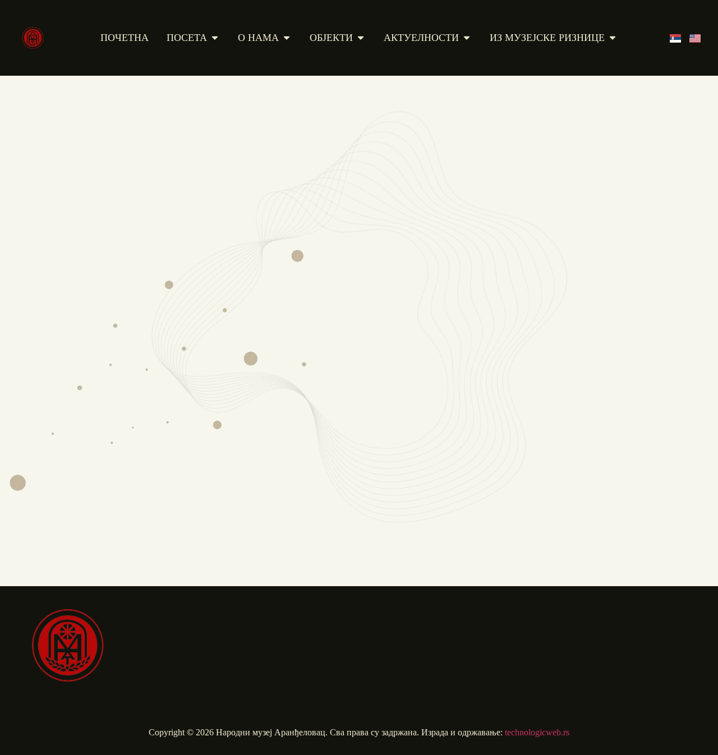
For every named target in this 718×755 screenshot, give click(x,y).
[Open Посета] (215, 37)
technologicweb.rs (537, 732)
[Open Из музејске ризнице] (612, 37)
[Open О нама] (287, 37)
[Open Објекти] (361, 37)
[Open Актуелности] (467, 37)
